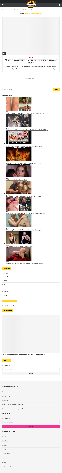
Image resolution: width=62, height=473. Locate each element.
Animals (6, 273)
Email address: (6, 365)
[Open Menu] (2, 5)
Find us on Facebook (8, 305)
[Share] (4, 53)
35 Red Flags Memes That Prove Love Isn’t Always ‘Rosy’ (31, 61)
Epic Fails (6, 280)
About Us (5, 400)
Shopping (6, 291)
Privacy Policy (6, 396)
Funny (5, 284)
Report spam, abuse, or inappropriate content (15, 409)
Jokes (5, 288)
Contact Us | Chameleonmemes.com (12, 404)
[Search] (56, 5)
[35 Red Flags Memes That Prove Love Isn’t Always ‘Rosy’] (31, 36)
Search (56, 89)
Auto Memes (7, 277)
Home (3, 9)
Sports (5, 295)
